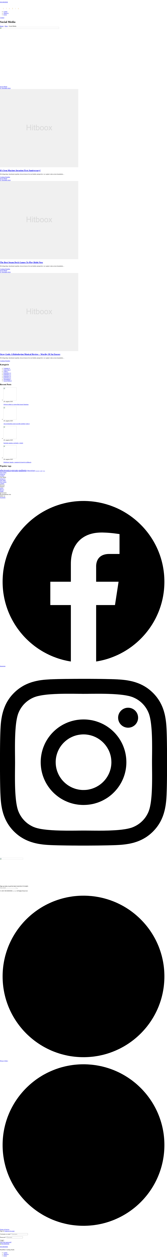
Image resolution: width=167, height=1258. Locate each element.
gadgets (22, 470)
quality (41, 470)
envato (14, 470)
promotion (37, 470)
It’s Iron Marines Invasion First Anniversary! (20, 170)
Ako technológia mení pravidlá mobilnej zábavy (16, 423)
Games (5, 1252)
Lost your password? (5, 1242)
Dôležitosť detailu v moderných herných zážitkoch (17, 462)
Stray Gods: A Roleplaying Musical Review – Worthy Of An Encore (30, 354)
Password (3, 1237)
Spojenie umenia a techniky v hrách (13, 443)
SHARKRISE (4, 2)
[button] (2, 17)
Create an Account (9, 1231)
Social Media (3, 86)
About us (6, 1254)
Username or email (5, 1234)
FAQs (5, 1256)
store (44, 470)
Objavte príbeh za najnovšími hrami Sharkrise (16, 404)
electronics (5, 470)
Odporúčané (31, 471)
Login (2, 1240)
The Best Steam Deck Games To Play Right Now (21, 262)
